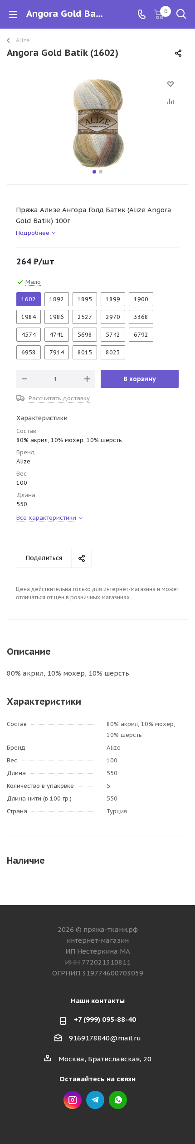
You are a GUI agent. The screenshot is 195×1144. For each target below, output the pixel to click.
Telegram (95, 1100)
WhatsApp (118, 1100)
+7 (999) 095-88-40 (105, 1019)
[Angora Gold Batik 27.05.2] (98, 123)
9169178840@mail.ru (105, 1038)
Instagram (72, 1100)
